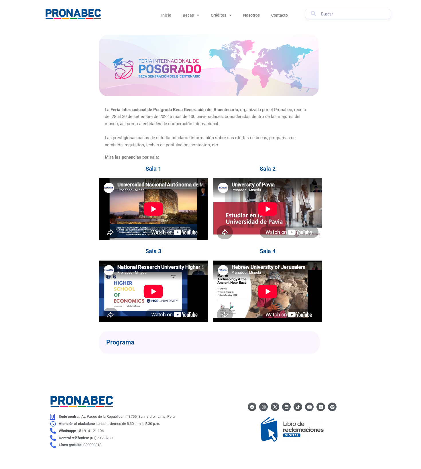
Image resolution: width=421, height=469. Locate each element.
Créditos (218, 15)
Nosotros (251, 15)
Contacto (279, 15)
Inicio (166, 15)
